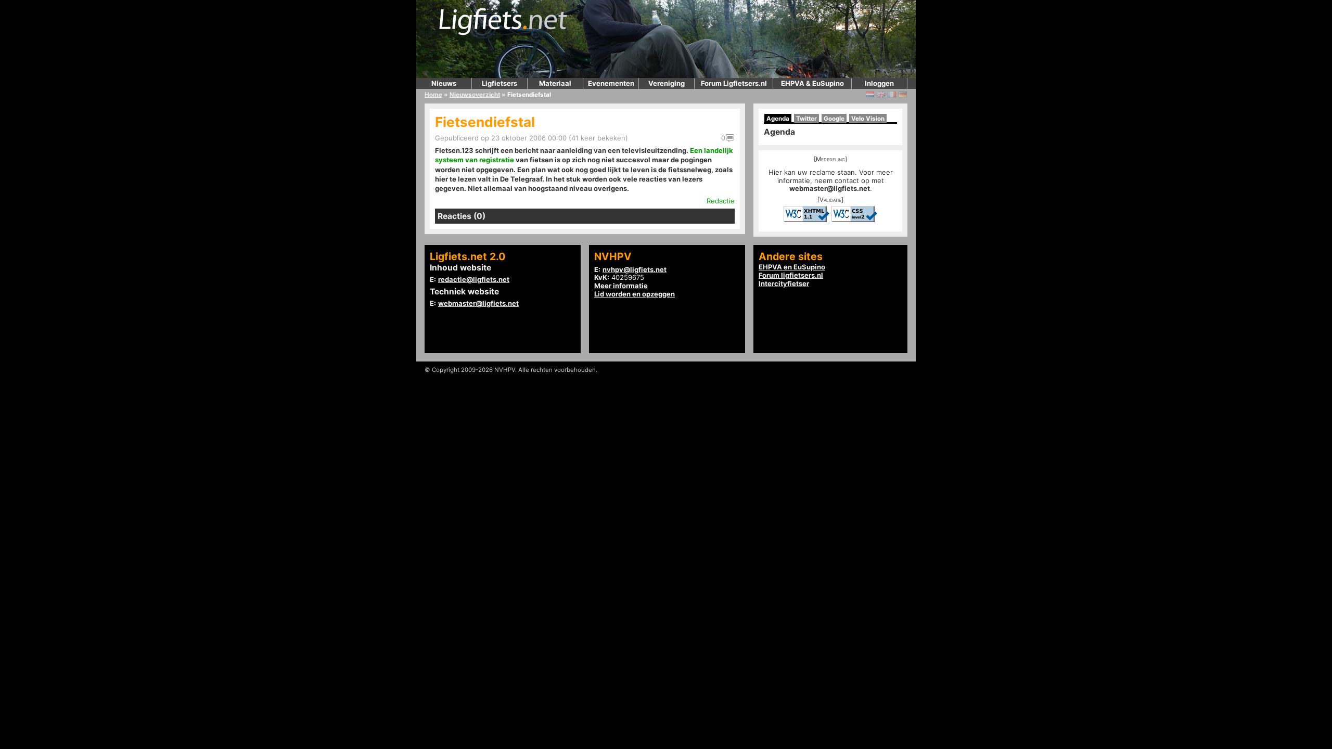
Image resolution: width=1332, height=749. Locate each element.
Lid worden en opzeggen (634, 294)
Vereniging (666, 83)
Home (433, 94)
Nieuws (443, 83)
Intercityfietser (784, 283)
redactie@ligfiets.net (473, 279)
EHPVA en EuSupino (792, 267)
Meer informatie (621, 285)
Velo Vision (868, 118)
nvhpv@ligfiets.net (635, 269)
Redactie (721, 201)
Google (834, 118)
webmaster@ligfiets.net (829, 188)
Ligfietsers (499, 83)
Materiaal (555, 83)
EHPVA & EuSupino (812, 83)
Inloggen (879, 83)
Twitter (806, 118)
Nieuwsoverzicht (475, 94)
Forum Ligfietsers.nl (734, 83)
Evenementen (611, 83)
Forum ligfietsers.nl (791, 275)
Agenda (777, 118)
